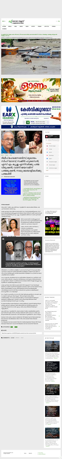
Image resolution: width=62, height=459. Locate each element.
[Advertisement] (31, 9)
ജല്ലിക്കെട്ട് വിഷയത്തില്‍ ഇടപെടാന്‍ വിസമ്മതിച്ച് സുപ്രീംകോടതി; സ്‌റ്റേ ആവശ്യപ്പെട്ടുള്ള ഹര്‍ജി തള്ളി (31, 198)
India (11, 155)
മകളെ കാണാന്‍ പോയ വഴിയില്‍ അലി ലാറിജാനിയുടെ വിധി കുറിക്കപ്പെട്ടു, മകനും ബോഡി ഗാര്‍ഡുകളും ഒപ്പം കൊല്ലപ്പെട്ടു (52, 388)
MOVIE (27, 26)
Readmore (55, 358)
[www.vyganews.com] (16, 24)
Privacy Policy (40, 452)
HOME (4, 26)
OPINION (53, 26)
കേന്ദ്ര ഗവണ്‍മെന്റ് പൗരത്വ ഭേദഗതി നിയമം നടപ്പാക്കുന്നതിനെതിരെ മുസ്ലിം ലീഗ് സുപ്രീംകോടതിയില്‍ (32, 194)
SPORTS (33, 26)
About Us (30, 453)
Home (2, 155)
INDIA (15, 26)
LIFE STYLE (46, 26)
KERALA (9, 26)
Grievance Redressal (41, 454)
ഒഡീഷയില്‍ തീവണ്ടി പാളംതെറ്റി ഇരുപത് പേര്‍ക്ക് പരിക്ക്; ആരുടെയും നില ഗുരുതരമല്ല (32, 190)
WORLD (21, 26)
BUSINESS (4, 28)
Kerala (7, 155)
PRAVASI (39, 26)
